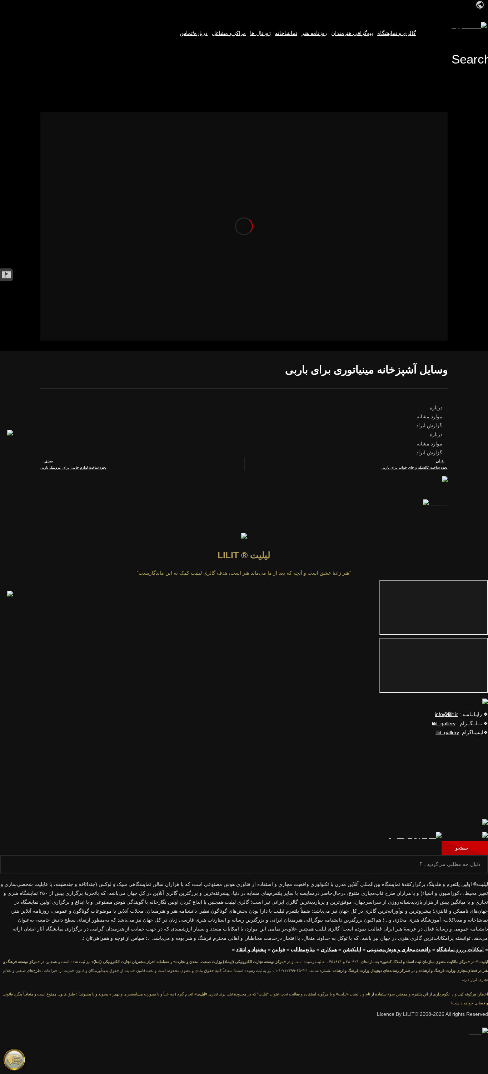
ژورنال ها (260, 33)
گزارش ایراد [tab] (430, 425)
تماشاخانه (286, 33)
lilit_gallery (443, 723)
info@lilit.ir (446, 714)
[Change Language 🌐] (479, 4)
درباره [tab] (437, 407)
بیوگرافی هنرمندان (352, 33)
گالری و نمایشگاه (396, 33)
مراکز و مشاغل (229, 33)
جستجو (463, 848)
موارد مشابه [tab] (430, 416)
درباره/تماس (194, 33)
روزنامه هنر (314, 33)
